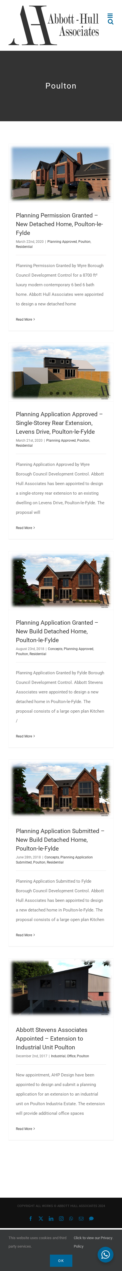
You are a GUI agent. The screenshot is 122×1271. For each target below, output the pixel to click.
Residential (24, 247)
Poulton (84, 242)
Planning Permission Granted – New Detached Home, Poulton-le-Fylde (59, 224)
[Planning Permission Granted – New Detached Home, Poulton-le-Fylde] (61, 173)
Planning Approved (62, 242)
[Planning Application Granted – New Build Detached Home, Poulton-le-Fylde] (61, 580)
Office (71, 1056)
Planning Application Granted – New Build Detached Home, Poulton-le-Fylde (57, 631)
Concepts (55, 649)
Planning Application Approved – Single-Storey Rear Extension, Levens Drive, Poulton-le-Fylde (59, 423)
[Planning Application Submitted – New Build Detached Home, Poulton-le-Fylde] (61, 789)
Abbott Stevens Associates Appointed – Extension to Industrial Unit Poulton (51, 1039)
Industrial (58, 1056)
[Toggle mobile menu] (110, 16)
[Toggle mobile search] (110, 22)
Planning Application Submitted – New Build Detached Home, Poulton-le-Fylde (60, 840)
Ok (61, 1261)
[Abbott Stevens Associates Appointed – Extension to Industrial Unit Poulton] (61, 988)
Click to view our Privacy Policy (93, 1242)
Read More (24, 319)
